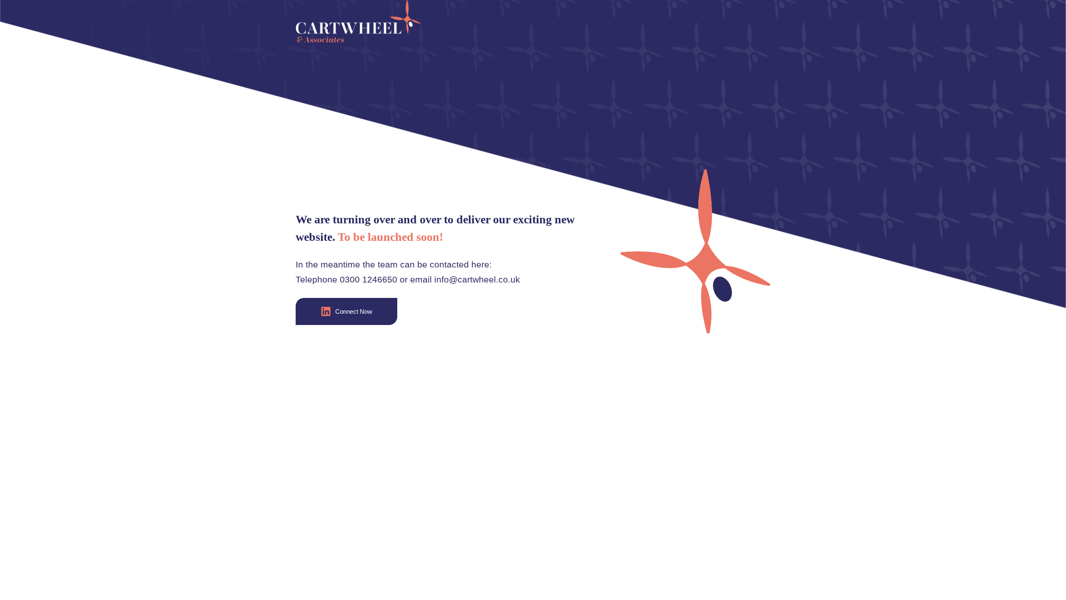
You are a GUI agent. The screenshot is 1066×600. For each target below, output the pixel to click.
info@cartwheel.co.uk (477, 279)
